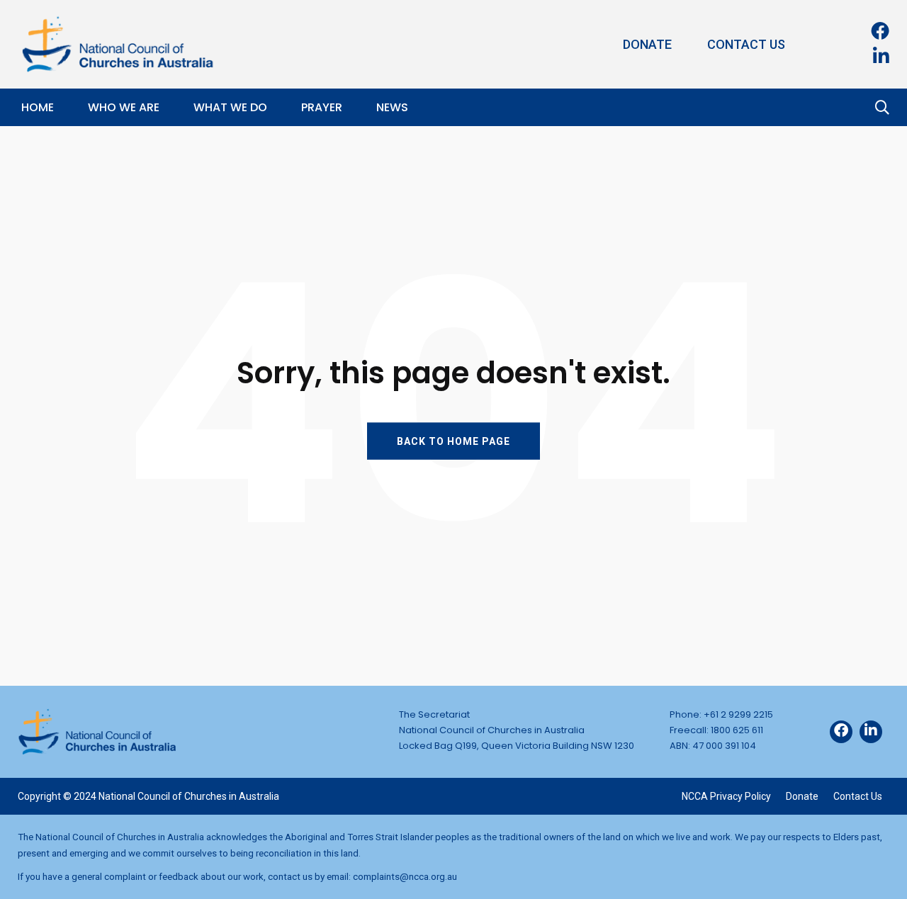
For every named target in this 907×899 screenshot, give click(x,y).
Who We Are (123, 107)
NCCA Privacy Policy (726, 796)
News (392, 107)
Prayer (321, 107)
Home (37, 107)
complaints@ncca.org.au (405, 876)
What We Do (230, 107)
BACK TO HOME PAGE (453, 440)
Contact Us (746, 44)
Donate (647, 44)
